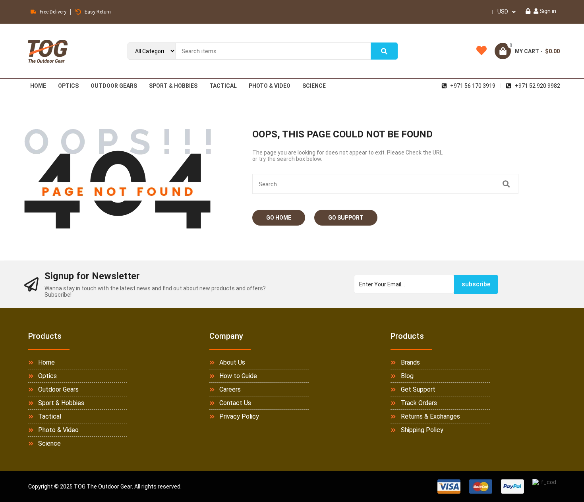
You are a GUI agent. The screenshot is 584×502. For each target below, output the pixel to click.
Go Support (346, 217)
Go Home (278, 217)
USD (502, 11)
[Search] (384, 51)
